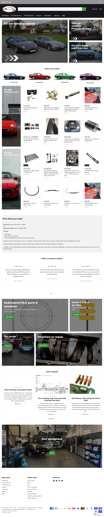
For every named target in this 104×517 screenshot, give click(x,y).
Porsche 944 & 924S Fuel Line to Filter (51, 204)
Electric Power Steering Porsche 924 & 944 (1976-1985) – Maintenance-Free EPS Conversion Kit (51, 173)
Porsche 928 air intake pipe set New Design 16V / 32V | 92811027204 (72, 140)
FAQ (28, 485)
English (99, 2)
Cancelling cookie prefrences (34, 496)
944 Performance (29, 15)
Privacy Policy (30, 480)
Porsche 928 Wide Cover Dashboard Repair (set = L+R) (51, 140)
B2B (63, 15)
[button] (98, 514)
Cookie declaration (32, 493)
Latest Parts (5, 15)
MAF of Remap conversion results (18, 390)
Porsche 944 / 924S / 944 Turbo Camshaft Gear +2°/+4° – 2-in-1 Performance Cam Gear (72, 173)
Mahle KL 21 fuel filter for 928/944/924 (92, 139)
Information (47, 15)
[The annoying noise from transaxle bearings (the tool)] (52, 384)
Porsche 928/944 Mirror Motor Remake (91, 108)
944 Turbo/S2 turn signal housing (91, 171)
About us (56, 15)
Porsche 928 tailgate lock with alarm (31, 108)
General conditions (32, 489)
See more (51, 419)
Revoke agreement (32, 498)
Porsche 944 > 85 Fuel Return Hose (30, 204)
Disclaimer (30, 491)
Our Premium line (16, 15)
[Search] (84, 9)
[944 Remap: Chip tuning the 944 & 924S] (86, 384)
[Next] (100, 278)
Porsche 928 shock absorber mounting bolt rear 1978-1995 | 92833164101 (72, 109)
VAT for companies (32, 487)
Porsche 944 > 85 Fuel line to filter (71, 204)
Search (29, 482)
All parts (38, 15)
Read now (17, 404)
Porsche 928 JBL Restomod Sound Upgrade (31, 139)
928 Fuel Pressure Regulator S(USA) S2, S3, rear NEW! (52, 108)
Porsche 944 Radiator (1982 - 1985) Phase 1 (31, 171)
